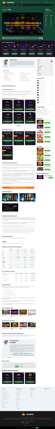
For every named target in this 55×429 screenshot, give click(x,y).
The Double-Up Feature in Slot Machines (43, 114)
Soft (16, 401)
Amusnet (45, 125)
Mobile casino (18, 395)
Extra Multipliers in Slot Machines (42, 110)
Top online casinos (4, 399)
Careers (31, 395)
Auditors (17, 405)
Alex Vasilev (9, 357)
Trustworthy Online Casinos (6, 395)
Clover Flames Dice (46, 157)
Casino (4, 4)
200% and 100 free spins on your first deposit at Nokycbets (48, 175)
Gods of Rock (5, 280)
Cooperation (32, 390)
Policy (31, 393)
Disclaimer (31, 392)
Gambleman (45, 152)
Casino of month (18, 390)
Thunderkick (3, 316)
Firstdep (4, 150)
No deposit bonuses (5, 402)
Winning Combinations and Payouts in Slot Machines (44, 111)
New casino (3, 390)
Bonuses (12, 4)
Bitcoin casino (18, 393)
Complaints (17, 398)
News (22, 4)
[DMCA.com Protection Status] (27, 423)
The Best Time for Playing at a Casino (42, 109)
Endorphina (45, 153)
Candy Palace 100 (46, 129)
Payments (17, 392)
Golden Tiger (46, 134)
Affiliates (31, 396)
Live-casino (18, 396)
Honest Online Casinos (5, 398)
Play (6, 53)
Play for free (23, 313)
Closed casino (4, 393)
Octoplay (45, 167)
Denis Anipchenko (6, 65)
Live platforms (18, 408)
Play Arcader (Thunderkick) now (18, 187)
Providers (3, 405)
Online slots (4, 396)
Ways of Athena (5, 275)
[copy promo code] (31, 143)
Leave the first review (48, 10)
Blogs (45, 390)
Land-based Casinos (19, 399)
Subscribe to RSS (27, 425)
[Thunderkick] (51, 61)
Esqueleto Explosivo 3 (6, 278)
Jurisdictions (18, 402)
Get (7, 140)
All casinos (19, 125)
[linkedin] (10, 342)
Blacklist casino (4, 392)
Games (8, 4)
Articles (17, 4)
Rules (3, 401)
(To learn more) (33, 427)
